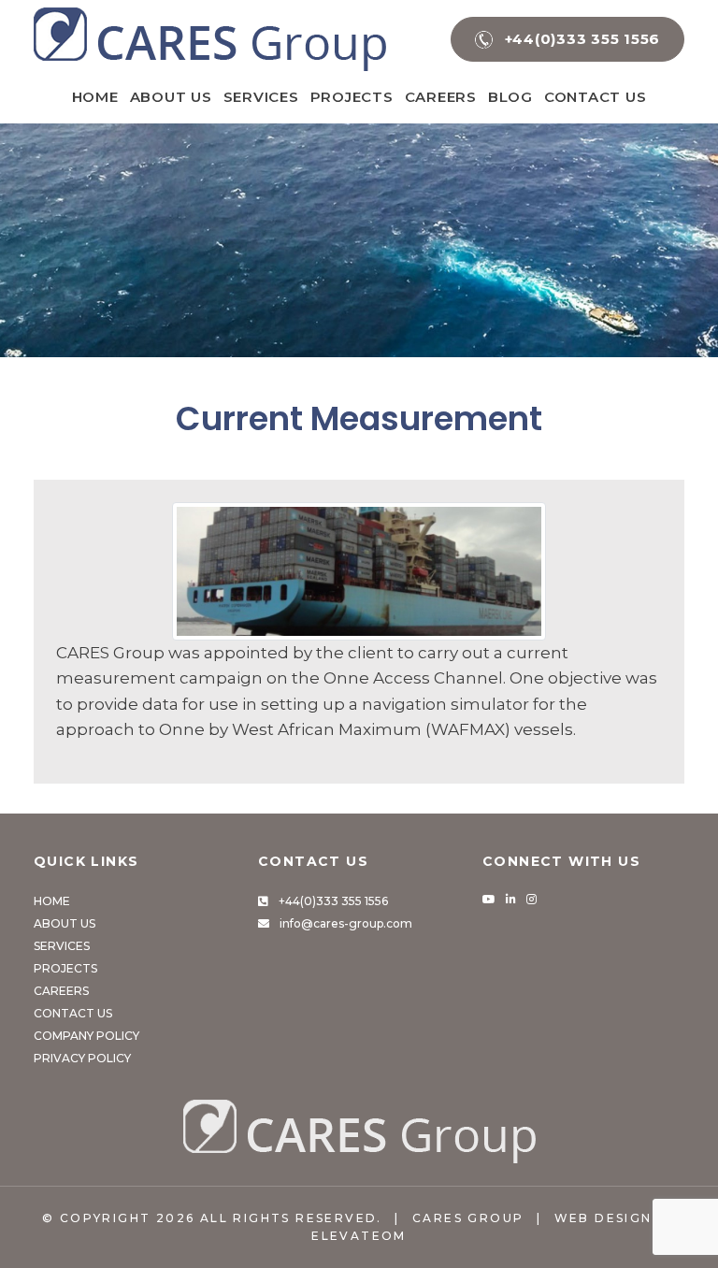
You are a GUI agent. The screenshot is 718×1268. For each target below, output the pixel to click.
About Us (171, 97)
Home (95, 97)
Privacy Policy (82, 1058)
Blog (510, 97)
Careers (441, 97)
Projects (352, 97)
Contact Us (595, 97)
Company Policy (86, 1036)
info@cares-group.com (346, 923)
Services (261, 97)
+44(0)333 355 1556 (333, 901)
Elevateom (359, 1236)
